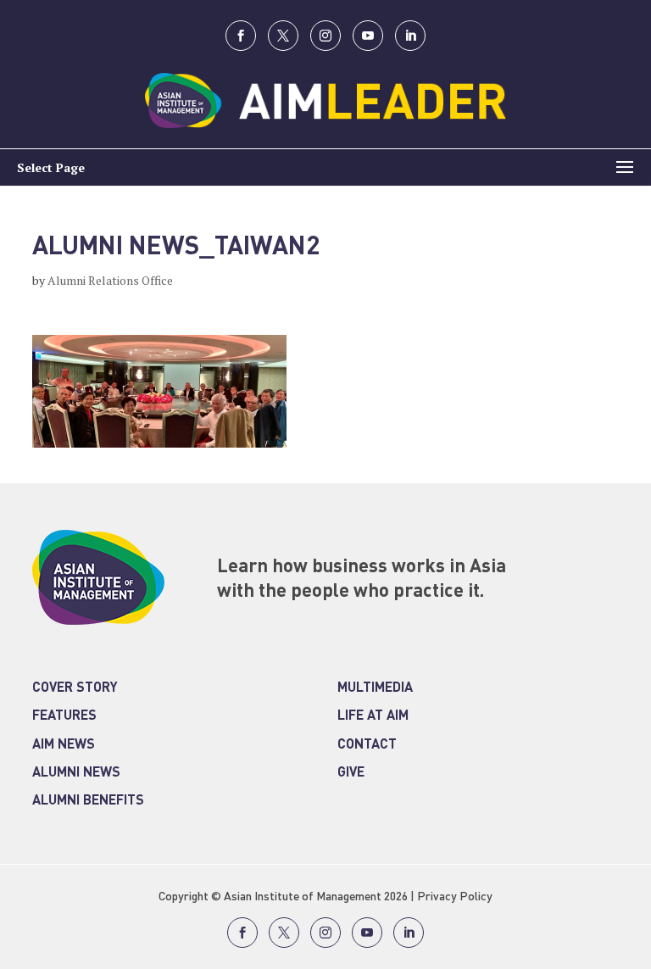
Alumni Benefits (88, 801)
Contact (367, 745)
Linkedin (410, 35)
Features (64, 716)
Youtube (368, 35)
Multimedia (375, 688)
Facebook (240, 35)
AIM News (63, 745)
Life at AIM (373, 716)
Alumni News (76, 773)
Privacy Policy (454, 897)
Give (350, 773)
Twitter (283, 35)
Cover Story (75, 688)
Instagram (325, 35)
